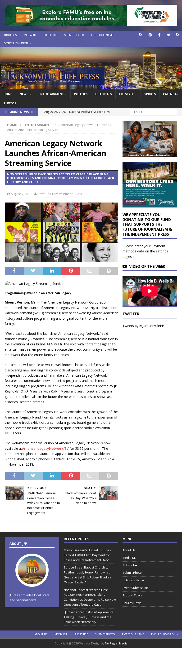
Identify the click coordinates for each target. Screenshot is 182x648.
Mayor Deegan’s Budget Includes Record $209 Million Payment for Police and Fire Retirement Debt (87, 555)
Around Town (132, 595)
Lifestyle (126, 94)
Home (8, 94)
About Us (10, 35)
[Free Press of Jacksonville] (91, 86)
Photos (10, 103)
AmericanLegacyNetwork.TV (45, 448)
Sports (150, 94)
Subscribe (50, 35)
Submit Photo (74, 35)
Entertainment (51, 94)
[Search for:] (153, 111)
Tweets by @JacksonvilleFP (143, 325)
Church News (132, 603)
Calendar (170, 94)
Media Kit (30, 35)
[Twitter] (168, 35)
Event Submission (16, 43)
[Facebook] (159, 35)
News (24, 94)
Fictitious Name (102, 35)
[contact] (141, 35)
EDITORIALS (103, 94)
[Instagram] (150, 35)
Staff (41, 194)
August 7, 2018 (21, 194)
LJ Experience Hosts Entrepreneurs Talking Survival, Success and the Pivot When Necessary (89, 617)
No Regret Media (116, 643)
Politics (80, 94)
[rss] (178, 35)
